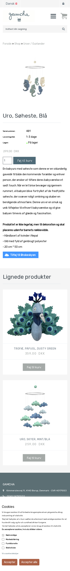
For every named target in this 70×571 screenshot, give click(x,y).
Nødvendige (11, 535)
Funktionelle (12, 543)
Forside (7, 43)
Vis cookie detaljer (10, 553)
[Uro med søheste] (35, 78)
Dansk (10, 3)
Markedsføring (12, 539)
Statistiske (11, 548)
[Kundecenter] (63, 3)
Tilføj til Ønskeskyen (23, 255)
